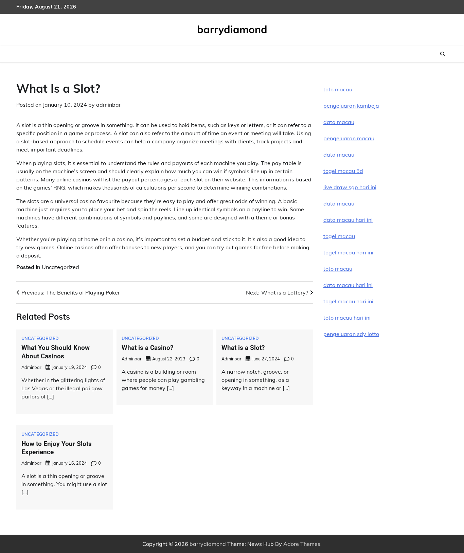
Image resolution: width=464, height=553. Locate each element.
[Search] (443, 54)
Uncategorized (60, 267)
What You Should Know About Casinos (55, 352)
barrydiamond (232, 29)
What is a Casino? (147, 348)
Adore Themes (301, 543)
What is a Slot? (243, 348)
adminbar (108, 104)
